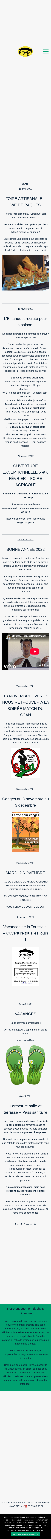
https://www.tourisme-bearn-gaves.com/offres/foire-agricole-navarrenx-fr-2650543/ (25, 508)
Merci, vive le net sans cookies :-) (25, 1534)
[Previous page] (13, 1223)
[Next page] (37, 1223)
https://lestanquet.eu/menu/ (25, 232)
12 (35, 1223)
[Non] (47, 1526)
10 (28, 1223)
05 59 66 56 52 (35, 1506)
